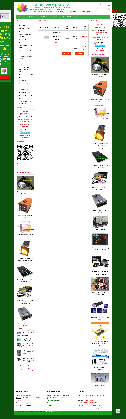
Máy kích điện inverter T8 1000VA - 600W (28, 351)
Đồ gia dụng (22, 80)
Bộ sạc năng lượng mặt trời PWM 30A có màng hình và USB (100, 343)
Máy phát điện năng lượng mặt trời (25, 102)
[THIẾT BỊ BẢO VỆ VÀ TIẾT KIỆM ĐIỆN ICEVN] (100, 270)
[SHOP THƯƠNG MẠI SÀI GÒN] (63, 8)
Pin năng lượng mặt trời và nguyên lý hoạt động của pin (25, 334)
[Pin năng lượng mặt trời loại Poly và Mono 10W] (100, 163)
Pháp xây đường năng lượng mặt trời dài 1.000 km (28, 360)
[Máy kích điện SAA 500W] (100, 228)
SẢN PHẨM (21, 25)
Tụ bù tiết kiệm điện (100, 385)
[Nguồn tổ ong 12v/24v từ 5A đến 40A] (100, 208)
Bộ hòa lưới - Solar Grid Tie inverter (26, 85)
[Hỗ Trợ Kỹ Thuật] (100, 43)
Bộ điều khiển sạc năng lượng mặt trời (26, 63)
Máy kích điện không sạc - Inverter (25, 41)
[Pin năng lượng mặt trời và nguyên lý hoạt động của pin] (19, 333)
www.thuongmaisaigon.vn (28, 403)
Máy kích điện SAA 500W (100, 230)
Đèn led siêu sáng (24, 92)
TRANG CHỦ (21, 16)
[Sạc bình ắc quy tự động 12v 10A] (100, 116)
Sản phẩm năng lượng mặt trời (25, 57)
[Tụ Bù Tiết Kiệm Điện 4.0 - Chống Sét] (100, 365)
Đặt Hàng (79, 53)
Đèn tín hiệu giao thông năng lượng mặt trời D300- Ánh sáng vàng (100, 146)
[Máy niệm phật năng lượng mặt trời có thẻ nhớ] (100, 290)
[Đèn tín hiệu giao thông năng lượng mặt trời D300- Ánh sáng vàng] (100, 141)
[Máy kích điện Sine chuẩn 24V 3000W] (100, 97)
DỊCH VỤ (52, 16)
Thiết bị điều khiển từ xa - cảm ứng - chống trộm (25, 69)
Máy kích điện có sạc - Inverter (25, 46)
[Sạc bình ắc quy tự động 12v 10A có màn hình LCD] (100, 185)
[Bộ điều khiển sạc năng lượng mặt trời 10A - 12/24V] (100, 245)
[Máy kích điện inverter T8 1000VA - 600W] (19, 352)
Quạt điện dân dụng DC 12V (26, 76)
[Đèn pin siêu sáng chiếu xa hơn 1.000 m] (100, 72)
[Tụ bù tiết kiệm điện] (100, 383)
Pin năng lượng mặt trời (25, 52)
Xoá (58, 43)
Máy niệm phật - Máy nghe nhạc (25, 35)
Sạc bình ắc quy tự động (24, 30)
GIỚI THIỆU (43, 16)
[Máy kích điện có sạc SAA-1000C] (19, 339)
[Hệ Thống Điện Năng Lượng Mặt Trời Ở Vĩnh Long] (19, 344)
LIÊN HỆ (76, 16)
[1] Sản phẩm (103, 5)
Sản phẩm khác (23, 89)
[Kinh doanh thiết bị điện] (100, 30)
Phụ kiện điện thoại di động (25, 97)
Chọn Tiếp (66, 53)
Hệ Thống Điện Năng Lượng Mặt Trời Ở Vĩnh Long (25, 345)
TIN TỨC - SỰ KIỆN (65, 16)
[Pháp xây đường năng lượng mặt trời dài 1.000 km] (19, 359)
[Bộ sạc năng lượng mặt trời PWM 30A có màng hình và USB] (100, 339)
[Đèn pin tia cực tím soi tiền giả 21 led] (100, 315)
